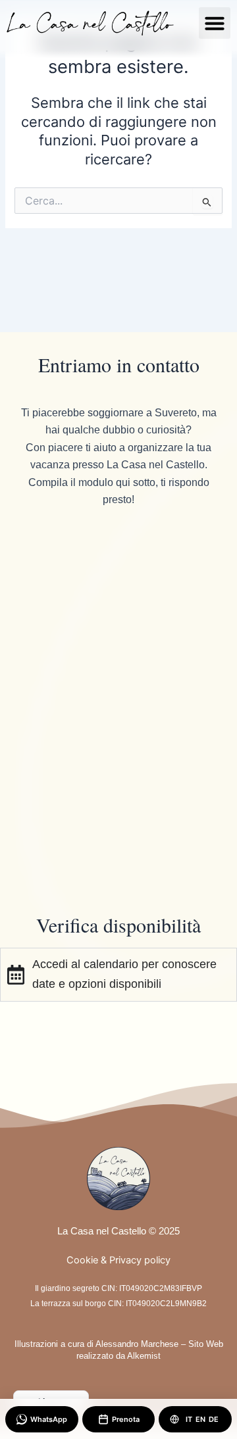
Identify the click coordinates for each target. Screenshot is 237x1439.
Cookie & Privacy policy (118, 1260)
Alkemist (144, 1356)
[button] (214, 23)
